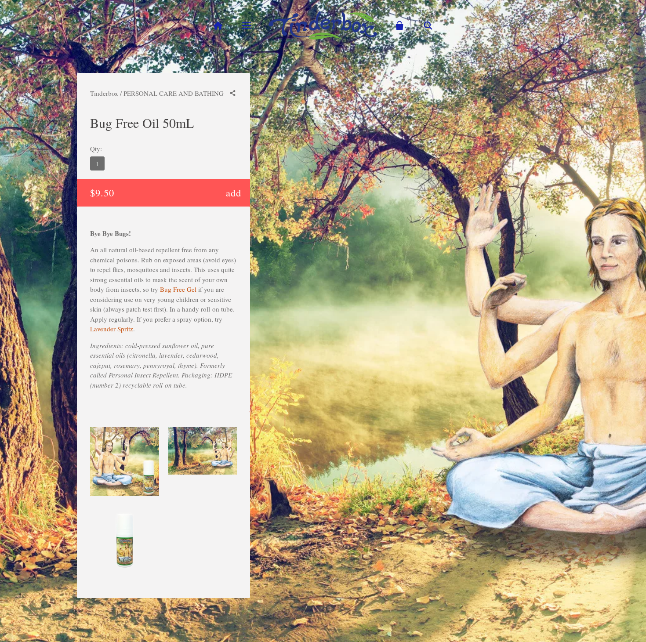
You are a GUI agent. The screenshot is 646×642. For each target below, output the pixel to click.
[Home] (218, 26)
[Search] (428, 26)
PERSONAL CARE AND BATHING (173, 93)
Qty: (96, 148)
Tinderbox (104, 93)
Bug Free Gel (178, 289)
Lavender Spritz (111, 328)
